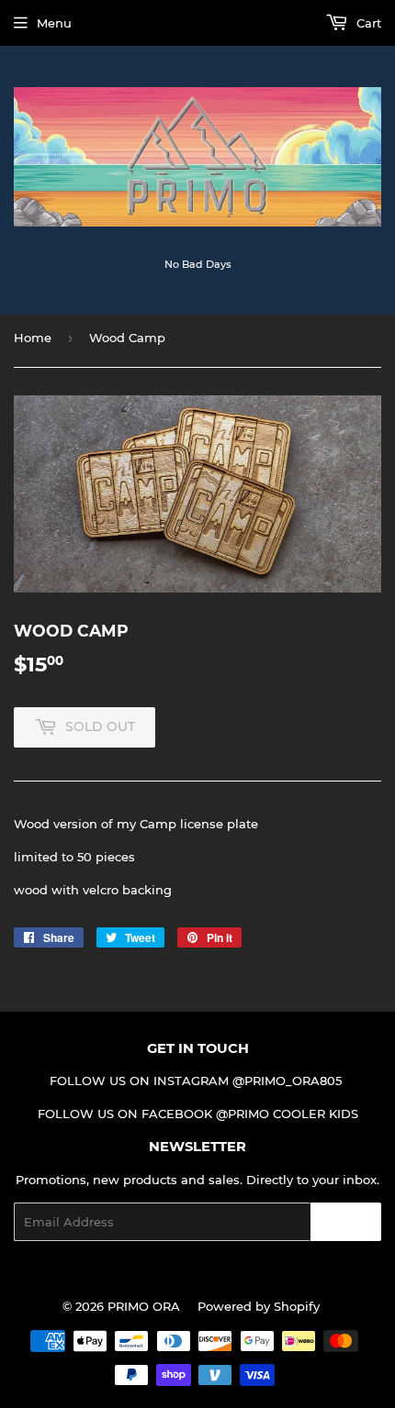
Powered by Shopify (259, 1306)
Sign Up (345, 1222)
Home (32, 337)
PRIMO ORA (143, 1306)
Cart (367, 23)
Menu (54, 23)
